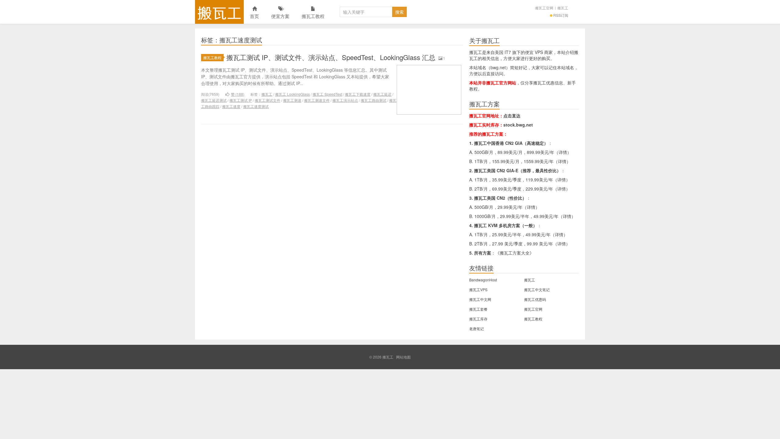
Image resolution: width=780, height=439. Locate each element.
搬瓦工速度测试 (256, 106)
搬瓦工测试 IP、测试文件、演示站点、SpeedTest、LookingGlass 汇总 (330, 57)
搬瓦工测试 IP (240, 100)
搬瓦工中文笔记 (537, 289)
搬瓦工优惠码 (535, 299)
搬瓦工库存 (478, 318)
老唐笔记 (476, 328)
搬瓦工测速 (292, 100)
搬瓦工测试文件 (267, 100)
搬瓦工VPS (478, 289)
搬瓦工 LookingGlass (292, 94)
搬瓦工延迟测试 (214, 100)
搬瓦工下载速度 (357, 94)
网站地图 (403, 356)
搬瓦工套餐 (478, 309)
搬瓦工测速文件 (317, 100)
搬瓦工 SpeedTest (327, 94)
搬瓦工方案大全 (515, 253)
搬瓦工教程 (313, 16)
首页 (254, 16)
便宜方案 (280, 16)
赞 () (237, 94)
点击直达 (511, 115)
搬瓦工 (219, 12)
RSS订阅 (560, 15)
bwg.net (498, 67)
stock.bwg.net (518, 125)
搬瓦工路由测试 (373, 100)
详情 (562, 152)
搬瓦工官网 (544, 7)
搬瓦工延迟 (382, 94)
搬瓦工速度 (231, 106)
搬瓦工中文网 (480, 299)
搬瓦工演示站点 (345, 100)
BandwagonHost (483, 279)
